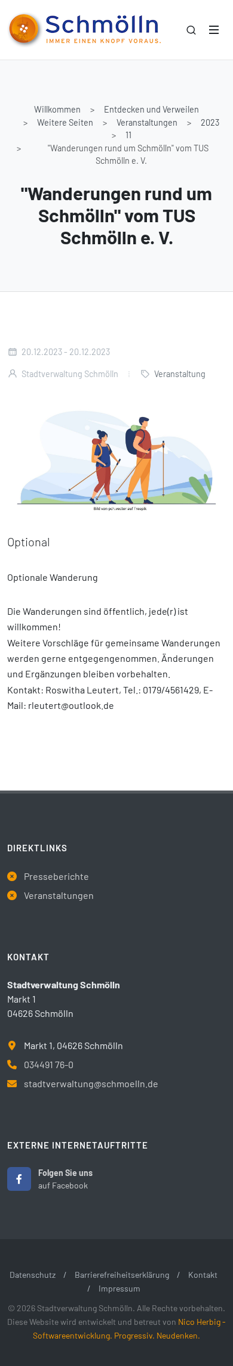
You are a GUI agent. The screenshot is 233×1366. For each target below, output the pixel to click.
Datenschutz (33, 1274)
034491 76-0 (48, 1064)
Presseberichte (56, 876)
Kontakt (202, 1274)
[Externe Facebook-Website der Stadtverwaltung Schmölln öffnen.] (19, 1179)
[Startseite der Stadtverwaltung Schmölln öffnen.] (84, 30)
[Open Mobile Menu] (214, 30)
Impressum (119, 1288)
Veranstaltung (180, 374)
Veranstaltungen (146, 122)
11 (128, 135)
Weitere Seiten (65, 122)
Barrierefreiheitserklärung (122, 1274)
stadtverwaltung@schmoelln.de (91, 1083)
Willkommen (57, 109)
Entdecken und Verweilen (151, 109)
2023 (210, 122)
